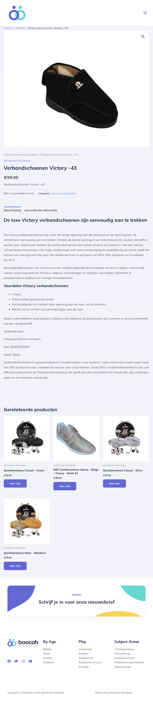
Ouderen (48, 662)
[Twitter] (16, 661)
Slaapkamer (86, 658)
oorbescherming (124, 658)
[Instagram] (23, 661)
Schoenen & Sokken (26, 154)
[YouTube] (30, 661)
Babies (47, 649)
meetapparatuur (124, 649)
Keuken (83, 653)
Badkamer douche (90, 662)
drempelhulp (122, 653)
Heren (47, 653)
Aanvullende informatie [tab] (40, 210)
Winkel (20, 28)
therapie (84, 666)
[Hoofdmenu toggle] (145, 13)
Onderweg (85, 649)
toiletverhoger (122, 666)
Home (8, 28)
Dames (47, 658)
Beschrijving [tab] (12, 210)
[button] (143, 36)
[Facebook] (9, 661)
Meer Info (15, 483)
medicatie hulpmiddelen (129, 662)
